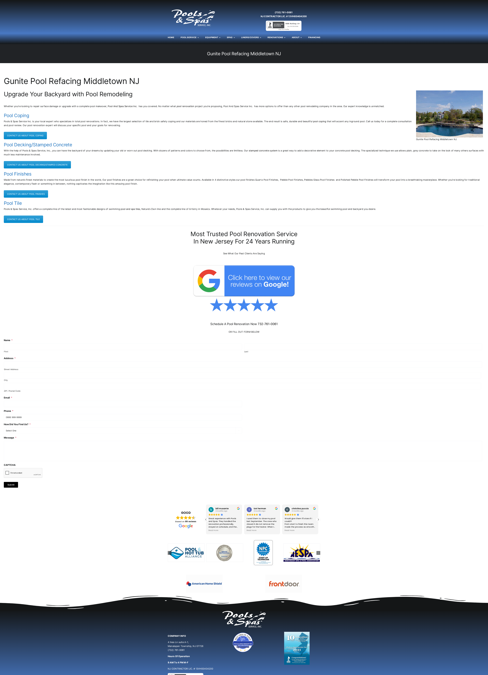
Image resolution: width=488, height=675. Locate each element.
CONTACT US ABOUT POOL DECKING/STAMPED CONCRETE (37, 164)
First (6, 351)
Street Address (11, 369)
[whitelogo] (193, 9)
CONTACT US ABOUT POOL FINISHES (26, 194)
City (6, 380)
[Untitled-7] (244, 625)
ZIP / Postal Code (12, 391)
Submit (10, 484)
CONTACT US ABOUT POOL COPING (25, 135)
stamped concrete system (263, 150)
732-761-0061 (268, 324)
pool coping (319, 121)
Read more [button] (213, 530)
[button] (318, 519)
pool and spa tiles (130, 209)
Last (246, 351)
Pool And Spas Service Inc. (122, 106)
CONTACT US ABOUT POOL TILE (23, 219)
